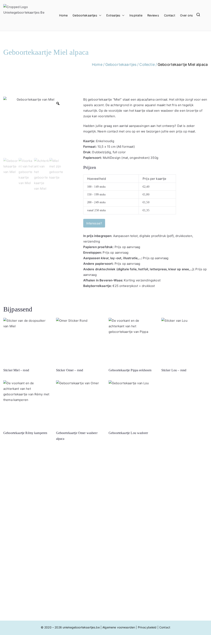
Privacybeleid (147, 627)
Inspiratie (135, 15)
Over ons (186, 15)
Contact (169, 15)
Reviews (153, 15)
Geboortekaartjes (85, 15)
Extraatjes (113, 15)
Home (63, 15)
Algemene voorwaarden (118, 627)
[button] (99, 15)
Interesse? (94, 223)
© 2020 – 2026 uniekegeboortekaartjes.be (70, 627)
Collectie (147, 64)
